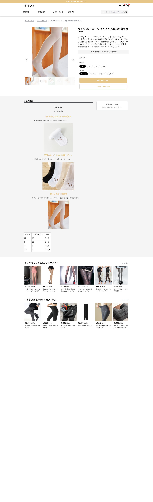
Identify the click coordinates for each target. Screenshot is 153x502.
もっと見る (125, 263)
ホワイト (102, 74)
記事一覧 (71, 12)
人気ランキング (58, 12)
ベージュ (93, 74)
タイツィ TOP (29, 21)
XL (97, 66)
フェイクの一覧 (42, 21)
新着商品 (26, 12)
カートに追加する (103, 86)
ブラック (83, 74)
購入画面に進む (103, 80)
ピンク (111, 74)
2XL (104, 66)
